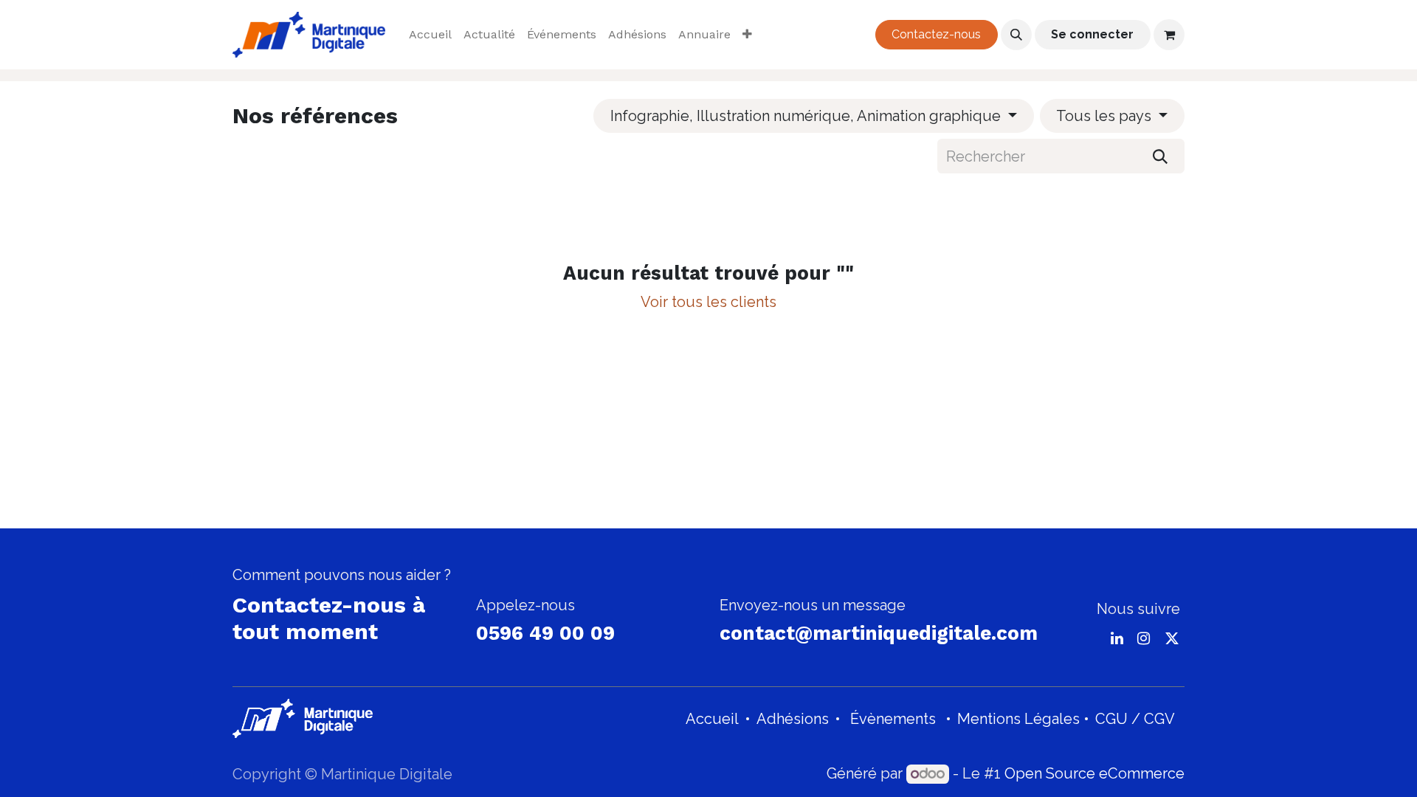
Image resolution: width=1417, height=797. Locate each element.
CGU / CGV (1135, 719)
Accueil (712, 719)
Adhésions (792, 719)
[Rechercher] (1161, 156)
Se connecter (1092, 34)
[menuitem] (430, 34)
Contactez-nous (936, 34)
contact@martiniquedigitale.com (879, 633)
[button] (1016, 34)
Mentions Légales (1018, 719)
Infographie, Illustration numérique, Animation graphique (805, 116)
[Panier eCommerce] (1169, 34)
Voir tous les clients (708, 302)
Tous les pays (1103, 116)
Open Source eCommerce (1094, 773)
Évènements (893, 719)
